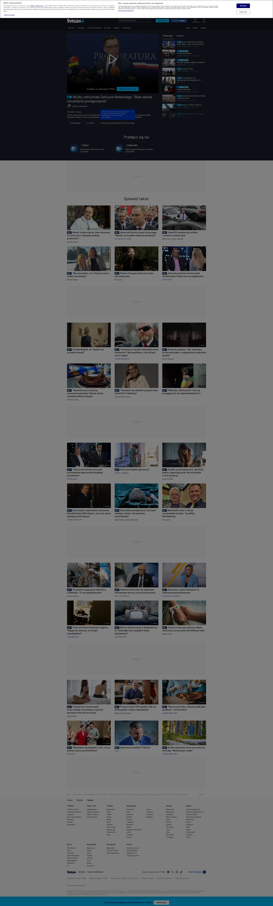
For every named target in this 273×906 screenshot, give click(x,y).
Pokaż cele (243, 12)
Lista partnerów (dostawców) (126, 10)
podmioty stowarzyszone (36, 6)
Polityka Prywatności (9, 15)
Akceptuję (243, 6)
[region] (136, 9)
